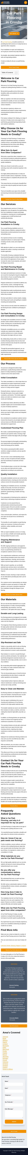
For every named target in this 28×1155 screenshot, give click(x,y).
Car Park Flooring (7, 42)
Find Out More (14, 806)
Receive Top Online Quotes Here (14, 594)
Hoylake (5, 1053)
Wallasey (13, 945)
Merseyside (6, 1045)
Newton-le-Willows (8, 1069)
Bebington (5, 1058)
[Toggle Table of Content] (15, 73)
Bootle (8, 945)
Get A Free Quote (14, 1026)
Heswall (5, 1060)
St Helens (5, 1063)
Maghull (18, 945)
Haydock (5, 1067)
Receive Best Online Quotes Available (14, 358)
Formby (5, 1051)
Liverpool (23, 945)
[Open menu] (25, 2)
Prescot (5, 1054)
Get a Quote (13, 33)
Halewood (5, 1062)
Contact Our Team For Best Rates (14, 199)
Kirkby (4, 1047)
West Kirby (5, 1056)
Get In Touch (14, 1131)
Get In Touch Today (14, 67)
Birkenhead (6, 1049)
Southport (5, 1065)
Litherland (3, 945)
